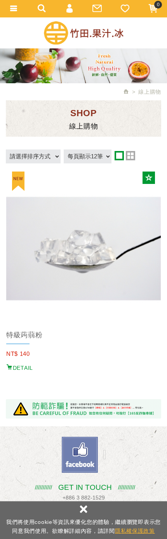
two (130, 155)
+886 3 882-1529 (84, 497)
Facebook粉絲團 (80, 455)
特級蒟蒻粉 (24, 335)
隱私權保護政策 (135, 531)
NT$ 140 (18, 353)
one (119, 155)
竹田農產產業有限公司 (84, 33)
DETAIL (23, 368)
